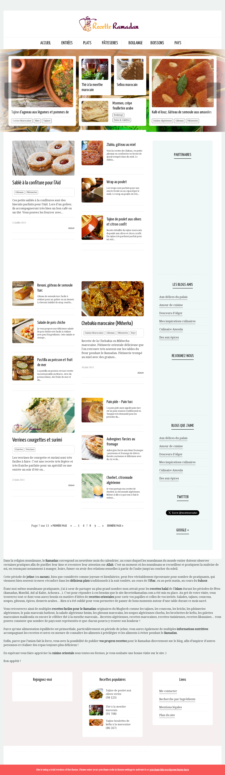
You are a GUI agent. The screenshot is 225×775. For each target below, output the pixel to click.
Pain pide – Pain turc (120, 402)
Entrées (19, 449)
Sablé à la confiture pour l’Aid (36, 182)
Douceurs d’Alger (170, 313)
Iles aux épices (169, 337)
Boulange (118, 115)
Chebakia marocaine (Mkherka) (107, 323)
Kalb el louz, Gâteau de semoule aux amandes (182, 112)
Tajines (46, 121)
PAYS (178, 43)
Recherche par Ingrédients (177, 699)
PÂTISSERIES (110, 43)
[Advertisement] (80, 265)
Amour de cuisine (171, 305)
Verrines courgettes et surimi (37, 440)
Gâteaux (179, 121)
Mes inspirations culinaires (177, 321)
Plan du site (167, 715)
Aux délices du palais (173, 297)
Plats (37, 121)
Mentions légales (170, 707)
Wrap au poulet (117, 182)
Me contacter (168, 691)
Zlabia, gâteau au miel (121, 145)
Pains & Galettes (122, 120)
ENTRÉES (67, 43)
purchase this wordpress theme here (169, 769)
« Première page (59, 525)
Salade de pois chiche (51, 323)
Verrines (30, 449)
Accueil (45, 43)
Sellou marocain (127, 85)
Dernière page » (115, 525)
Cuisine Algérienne (162, 121)
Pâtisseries (192, 121)
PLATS (87, 43)
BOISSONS (157, 43)
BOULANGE (135, 43)
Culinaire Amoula (171, 329)
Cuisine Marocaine (94, 333)
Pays (133, 333)
